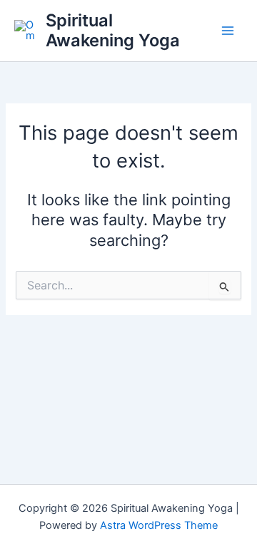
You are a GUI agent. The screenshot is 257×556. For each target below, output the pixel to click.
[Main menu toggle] (228, 31)
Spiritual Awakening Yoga (113, 30)
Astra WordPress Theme (159, 525)
